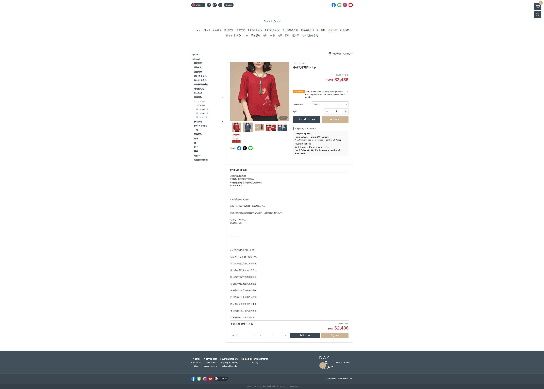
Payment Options (229, 359)
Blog (196, 366)
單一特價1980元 (202, 109)
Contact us (196, 363)
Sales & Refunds (229, 366)
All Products (210, 359)
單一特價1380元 (202, 113)
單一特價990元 (202, 117)
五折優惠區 (200, 105)
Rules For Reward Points (254, 359)
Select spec (298, 104)
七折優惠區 (200, 101)
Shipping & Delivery (229, 363)
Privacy (255, 363)
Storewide (299, 91)
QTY (295, 111)
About (196, 359)
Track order (210, 363)
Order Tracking (210, 366)
